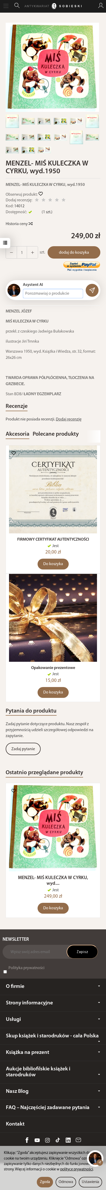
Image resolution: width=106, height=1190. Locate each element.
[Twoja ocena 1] (36, 201)
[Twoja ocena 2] (43, 201)
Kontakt (15, 1124)
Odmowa (66, 1182)
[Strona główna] (53, 6)
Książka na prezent (27, 1052)
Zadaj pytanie (23, 749)
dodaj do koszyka (74, 253)
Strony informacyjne (29, 1003)
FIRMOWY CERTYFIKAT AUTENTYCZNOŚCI (53, 540)
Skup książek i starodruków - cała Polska (52, 1036)
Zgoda (45, 1182)
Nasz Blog (17, 1091)
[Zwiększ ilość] (11, 252)
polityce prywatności (76, 1169)
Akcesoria (17, 434)
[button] (52, 67)
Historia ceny (17, 224)
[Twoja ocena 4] (57, 201)
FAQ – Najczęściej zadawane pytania (48, 1107)
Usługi (13, 1019)
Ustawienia (90, 1182)
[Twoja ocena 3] (50, 201)
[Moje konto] (101, 6)
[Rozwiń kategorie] (6, 6)
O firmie (15, 986)
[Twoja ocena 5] (63, 201)
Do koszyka (53, 564)
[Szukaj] (17, 6)
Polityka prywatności (26, 968)
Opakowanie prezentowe (53, 668)
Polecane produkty (56, 434)
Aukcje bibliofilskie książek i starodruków (38, 1072)
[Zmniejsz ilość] (32, 252)
